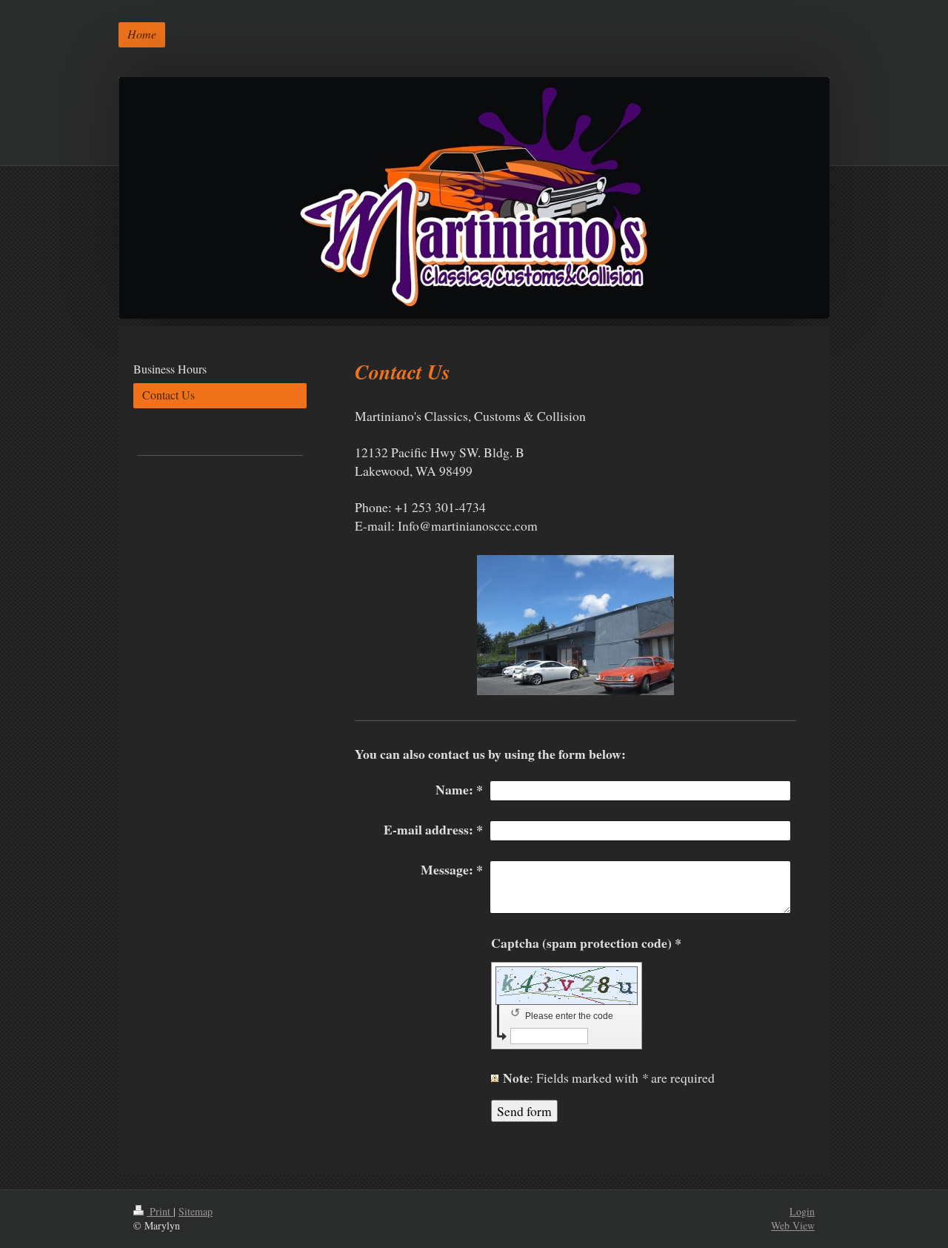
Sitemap (195, 1211)
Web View (793, 1225)
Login (802, 1211)
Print (160, 1211)
